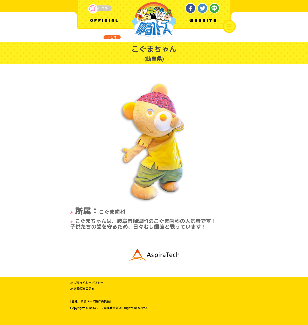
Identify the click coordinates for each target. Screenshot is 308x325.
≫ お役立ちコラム (82, 288)
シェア (190, 8)
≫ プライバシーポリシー (86, 283)
